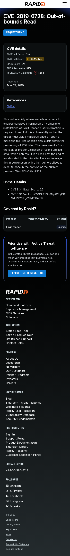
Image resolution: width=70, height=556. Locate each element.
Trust (8, 534)
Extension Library (17, 446)
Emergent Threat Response (23, 402)
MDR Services (15, 313)
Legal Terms (12, 520)
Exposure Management (21, 309)
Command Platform (18, 305)
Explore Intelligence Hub (27, 273)
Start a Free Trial (17, 331)
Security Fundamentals (20, 419)
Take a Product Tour (19, 335)
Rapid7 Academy (17, 450)
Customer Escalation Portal (23, 454)
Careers (11, 383)
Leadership (13, 362)
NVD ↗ (11, 106)
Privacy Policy (13, 524)
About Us (12, 358)
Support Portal (15, 438)
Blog (9, 398)
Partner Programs (17, 375)
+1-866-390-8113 (17, 470)
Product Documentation (21, 442)
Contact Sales (15, 343)
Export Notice (12, 529)
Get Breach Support (19, 339)
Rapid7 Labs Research (20, 410)
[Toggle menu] (65, 4)
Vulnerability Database (20, 414)
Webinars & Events (18, 406)
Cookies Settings (14, 549)
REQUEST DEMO (15, 32)
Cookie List (11, 539)
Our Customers (15, 370)
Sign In (10, 434)
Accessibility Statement (17, 544)
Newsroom (13, 366)
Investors (12, 379)
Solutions (12, 317)
